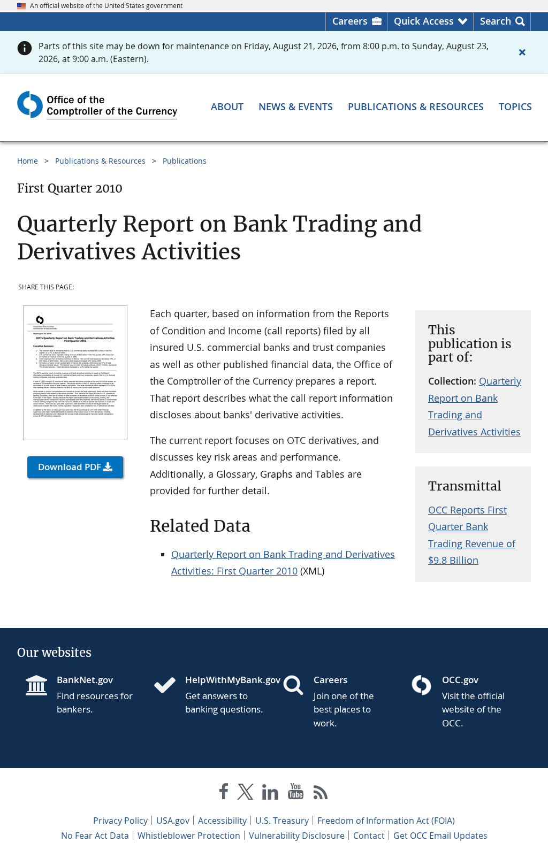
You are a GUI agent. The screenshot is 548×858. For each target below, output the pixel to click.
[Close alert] (522, 52)
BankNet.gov (85, 679)
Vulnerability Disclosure (297, 835)
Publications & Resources (100, 161)
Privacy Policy (120, 820)
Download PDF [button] (69, 467)
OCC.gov (460, 679)
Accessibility (222, 820)
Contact (369, 835)
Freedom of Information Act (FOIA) (386, 820)
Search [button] (495, 20)
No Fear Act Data (95, 835)
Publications (185, 161)
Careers (350, 20)
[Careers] (298, 686)
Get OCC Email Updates (440, 835)
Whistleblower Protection (189, 835)
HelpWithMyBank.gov (225, 679)
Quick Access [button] (424, 20)
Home (27, 161)
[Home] (169, 686)
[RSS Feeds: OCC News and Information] (321, 793)
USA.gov (172, 820)
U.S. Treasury (282, 820)
